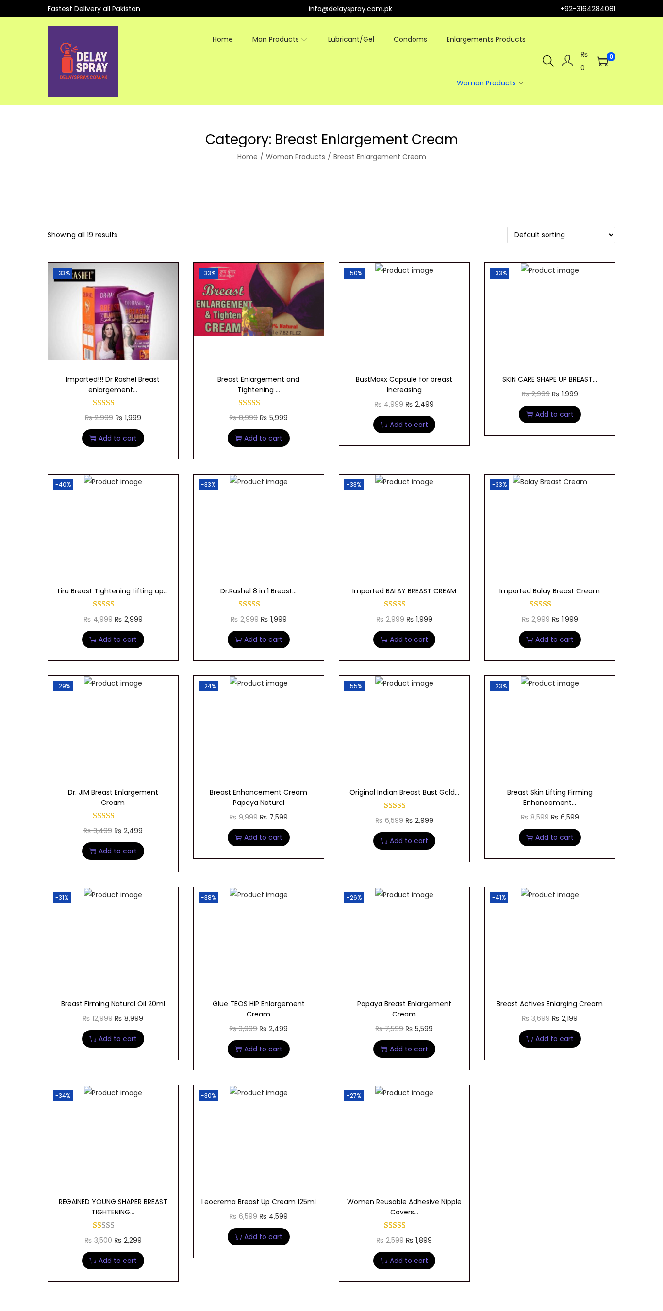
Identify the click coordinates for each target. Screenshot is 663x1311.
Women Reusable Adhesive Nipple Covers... (404, 1207)
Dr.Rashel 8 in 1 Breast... (258, 591)
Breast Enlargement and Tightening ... (258, 384)
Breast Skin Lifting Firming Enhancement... (550, 797)
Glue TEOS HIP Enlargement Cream (259, 1009)
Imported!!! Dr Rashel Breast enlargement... (113, 384)
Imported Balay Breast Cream (549, 591)
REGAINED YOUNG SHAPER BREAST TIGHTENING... (113, 1207)
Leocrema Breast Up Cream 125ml (258, 1202)
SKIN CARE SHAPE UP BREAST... (549, 379)
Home (247, 157)
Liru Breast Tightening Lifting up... (113, 591)
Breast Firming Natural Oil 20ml (113, 1004)
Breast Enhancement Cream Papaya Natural (258, 797)
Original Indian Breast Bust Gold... (404, 792)
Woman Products (295, 157)
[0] (602, 61)
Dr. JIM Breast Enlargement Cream (113, 797)
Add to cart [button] (118, 438)
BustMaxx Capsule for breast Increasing (404, 384)
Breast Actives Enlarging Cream (550, 1004)
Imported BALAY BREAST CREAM (404, 591)
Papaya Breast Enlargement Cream (404, 1009)
